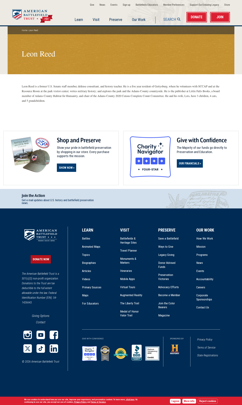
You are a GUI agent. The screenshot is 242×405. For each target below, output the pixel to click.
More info (189, 401)
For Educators (90, 303)
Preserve (115, 19)
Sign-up (126, 4)
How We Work (204, 238)
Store (227, 4)
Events (114, 4)
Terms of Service (206, 347)
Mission (201, 246)
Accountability (204, 279)
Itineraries (126, 271)
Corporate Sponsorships (204, 297)
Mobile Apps (127, 279)
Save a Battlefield (168, 238)
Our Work (138, 19)
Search (169, 19)
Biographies (89, 263)
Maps (85, 295)
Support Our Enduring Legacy (204, 4)
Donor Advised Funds (166, 264)
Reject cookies (207, 401)
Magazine (164, 315)
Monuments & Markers (128, 260)
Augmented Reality (131, 295)
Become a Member (169, 295)
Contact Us (202, 307)
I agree (175, 401)
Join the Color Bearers (166, 305)
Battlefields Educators (147, 4)
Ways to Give (165, 246)
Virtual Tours (127, 287)
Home (36, 15)
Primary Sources (91, 287)
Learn (79, 19)
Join (219, 17)
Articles (86, 271)
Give (92, 4)
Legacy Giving (170, 255)
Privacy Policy (204, 339)
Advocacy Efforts (168, 287)
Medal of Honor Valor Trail (131, 313)
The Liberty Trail (132, 303)
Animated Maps (91, 246)
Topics (86, 255)
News (102, 4)
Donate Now (41, 259)
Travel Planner (128, 250)
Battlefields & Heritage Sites (128, 240)
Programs (202, 255)
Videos (86, 279)
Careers (200, 287)
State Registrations (207, 355)
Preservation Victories (165, 277)
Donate (196, 17)
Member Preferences (173, 4)
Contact (40, 322)
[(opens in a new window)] (27, 335)
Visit (96, 19)
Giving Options (40, 316)
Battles (86, 238)
